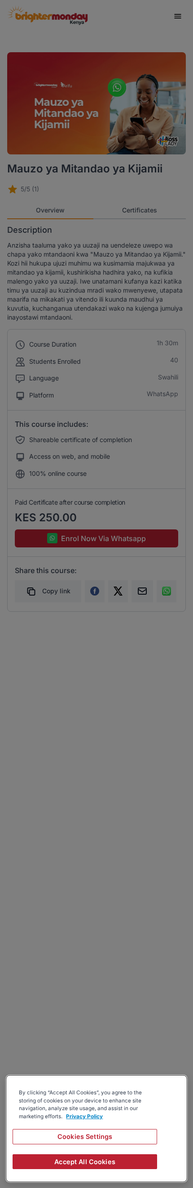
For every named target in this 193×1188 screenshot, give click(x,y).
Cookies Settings (84, 1136)
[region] (96, 1129)
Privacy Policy (84, 1116)
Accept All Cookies (84, 1161)
